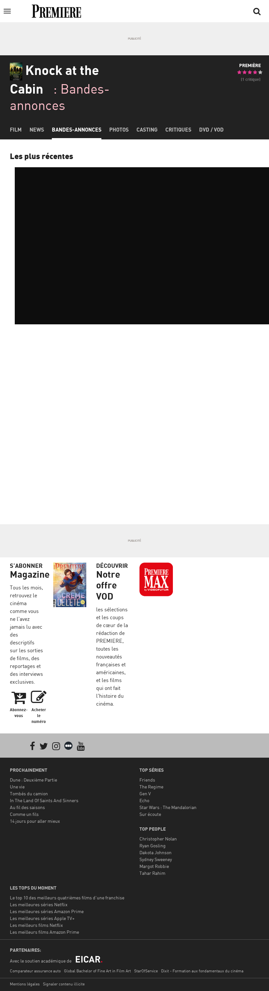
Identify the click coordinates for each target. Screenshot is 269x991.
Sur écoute (150, 814)
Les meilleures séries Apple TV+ (42, 918)
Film (16, 129)
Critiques (178, 129)
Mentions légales (25, 984)
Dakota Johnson (155, 852)
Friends (147, 780)
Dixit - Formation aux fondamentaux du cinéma (202, 970)
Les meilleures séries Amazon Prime (47, 911)
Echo (144, 800)
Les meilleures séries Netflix (39, 904)
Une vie (17, 786)
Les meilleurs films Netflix (36, 925)
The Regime (151, 786)
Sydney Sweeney (155, 859)
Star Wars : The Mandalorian (168, 807)
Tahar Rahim (152, 873)
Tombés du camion (29, 793)
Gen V (145, 793)
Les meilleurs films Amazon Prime (44, 932)
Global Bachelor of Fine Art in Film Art (97, 970)
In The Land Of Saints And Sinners (44, 800)
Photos (119, 129)
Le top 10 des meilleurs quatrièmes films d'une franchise (67, 897)
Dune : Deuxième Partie (33, 780)
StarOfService (146, 970)
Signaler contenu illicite (64, 984)
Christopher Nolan (158, 838)
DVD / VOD (211, 129)
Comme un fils (24, 814)
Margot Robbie (154, 866)
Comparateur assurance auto (35, 970)
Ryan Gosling (152, 845)
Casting (146, 129)
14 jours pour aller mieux (35, 821)
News (37, 129)
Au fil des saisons (27, 807)
